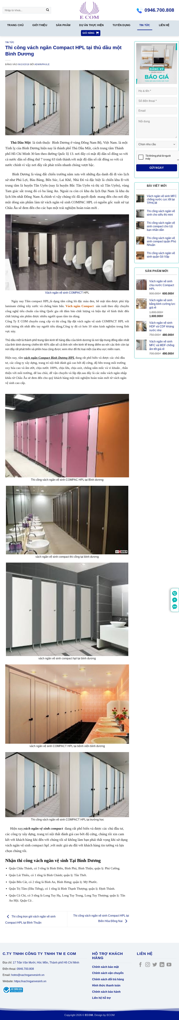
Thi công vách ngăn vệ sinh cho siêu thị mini (161, 212)
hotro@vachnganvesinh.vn (27, 974)
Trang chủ (15, 25)
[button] (90, 33)
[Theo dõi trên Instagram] (147, 965)
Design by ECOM (104, 1015)
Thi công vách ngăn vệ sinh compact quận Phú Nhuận (161, 241)
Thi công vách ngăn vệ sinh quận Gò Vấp (161, 254)
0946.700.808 (25, 968)
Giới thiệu (39, 25)
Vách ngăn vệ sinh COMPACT (64, 292)
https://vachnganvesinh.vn (30, 981)
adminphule (42, 64)
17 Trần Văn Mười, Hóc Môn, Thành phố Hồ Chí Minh (46, 962)
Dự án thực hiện (91, 25)
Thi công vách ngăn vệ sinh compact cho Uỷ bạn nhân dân (161, 226)
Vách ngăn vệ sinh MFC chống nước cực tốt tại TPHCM (162, 199)
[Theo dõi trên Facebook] (140, 965)
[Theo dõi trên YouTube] (169, 965)
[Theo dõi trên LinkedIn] (162, 965)
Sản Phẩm (63, 25)
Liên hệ (164, 25)
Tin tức (144, 25)
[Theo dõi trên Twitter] (154, 965)
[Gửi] (48, 10)
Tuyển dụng (122, 25)
